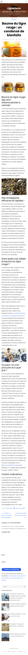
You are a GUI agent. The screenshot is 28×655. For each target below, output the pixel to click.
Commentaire (6, 532)
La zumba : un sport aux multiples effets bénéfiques (7, 515)
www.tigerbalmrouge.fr (11, 465)
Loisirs (4, 651)
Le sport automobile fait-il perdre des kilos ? (20, 515)
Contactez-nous (21, 651)
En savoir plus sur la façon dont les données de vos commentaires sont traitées (14, 578)
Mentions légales (11, 651)
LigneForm (14, 8)
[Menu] (1, 1)
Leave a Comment (20, 508)
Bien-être (14, 19)
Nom (3, 555)
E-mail (4, 562)
